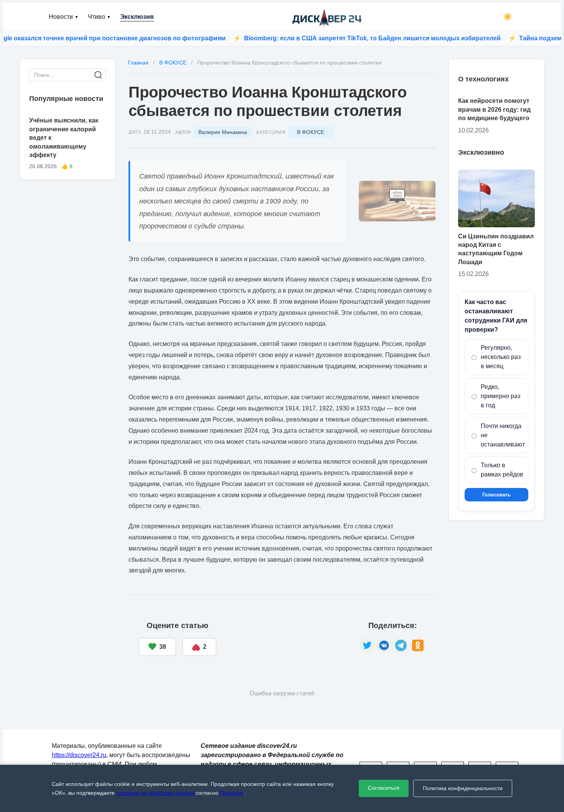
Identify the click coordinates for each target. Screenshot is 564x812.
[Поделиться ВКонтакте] (384, 645)
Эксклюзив (137, 16)
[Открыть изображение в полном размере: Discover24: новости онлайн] (397, 201)
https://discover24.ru (79, 755)
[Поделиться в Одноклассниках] (417, 645)
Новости (64, 16)
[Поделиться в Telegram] (401, 645)
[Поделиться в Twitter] (367, 645)
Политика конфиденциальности (463, 788)
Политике (232, 793)
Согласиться (383, 788)
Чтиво (99, 16)
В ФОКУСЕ (310, 132)
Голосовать (496, 495)
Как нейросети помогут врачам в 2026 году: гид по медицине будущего (494, 109)
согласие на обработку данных (155, 793)
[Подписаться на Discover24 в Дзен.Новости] (288, 639)
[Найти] (98, 74)
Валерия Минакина (222, 132)
